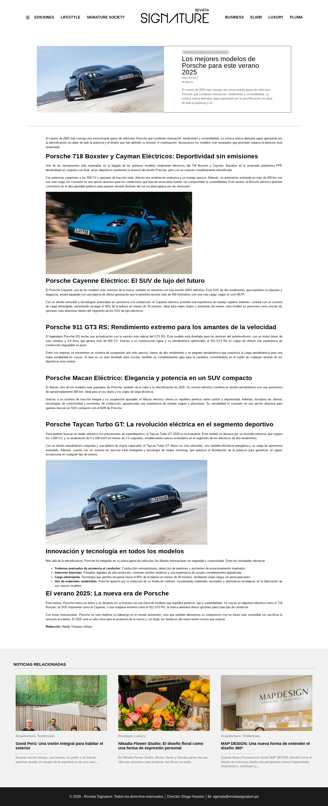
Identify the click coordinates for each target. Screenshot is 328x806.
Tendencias (220, 52)
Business (234, 17)
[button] (28, 17)
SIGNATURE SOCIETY (106, 17)
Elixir (256, 17)
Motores (189, 52)
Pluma (296, 17)
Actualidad (200, 52)
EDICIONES (44, 17)
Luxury (275, 17)
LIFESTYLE (70, 17)
